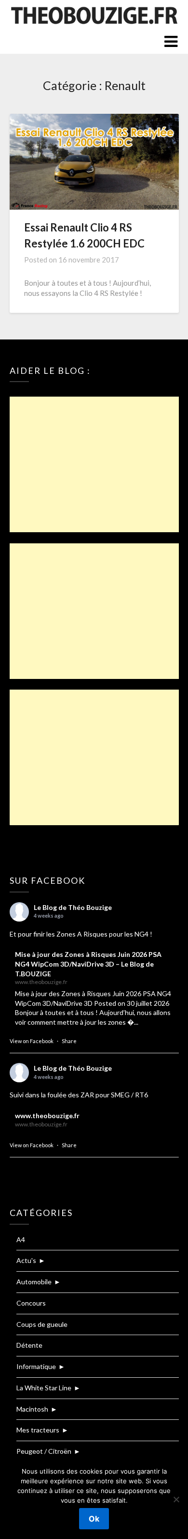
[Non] (176, 1499)
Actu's (26, 1260)
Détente (29, 1345)
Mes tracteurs (37, 1430)
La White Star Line (43, 1388)
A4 (20, 1239)
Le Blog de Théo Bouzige (73, 907)
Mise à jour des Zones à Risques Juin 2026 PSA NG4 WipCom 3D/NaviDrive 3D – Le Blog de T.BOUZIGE (88, 963)
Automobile (34, 1281)
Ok (94, 1519)
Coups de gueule (41, 1324)
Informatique (36, 1366)
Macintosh (32, 1409)
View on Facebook (32, 1041)
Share (69, 1041)
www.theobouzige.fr (47, 1115)
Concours (31, 1303)
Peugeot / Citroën (43, 1451)
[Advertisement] (94, 464)
